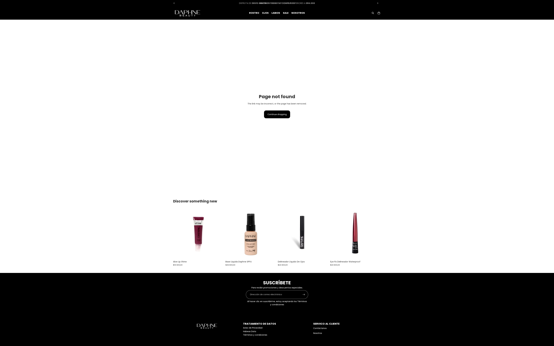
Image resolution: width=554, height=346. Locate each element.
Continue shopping (277, 114)
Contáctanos (320, 328)
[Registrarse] (304, 295)
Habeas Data (249, 331)
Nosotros (317, 333)
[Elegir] (219, 254)
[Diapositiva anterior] (174, 3)
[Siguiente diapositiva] (378, 3)
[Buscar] (373, 13)
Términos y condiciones (255, 334)
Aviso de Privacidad (252, 327)
